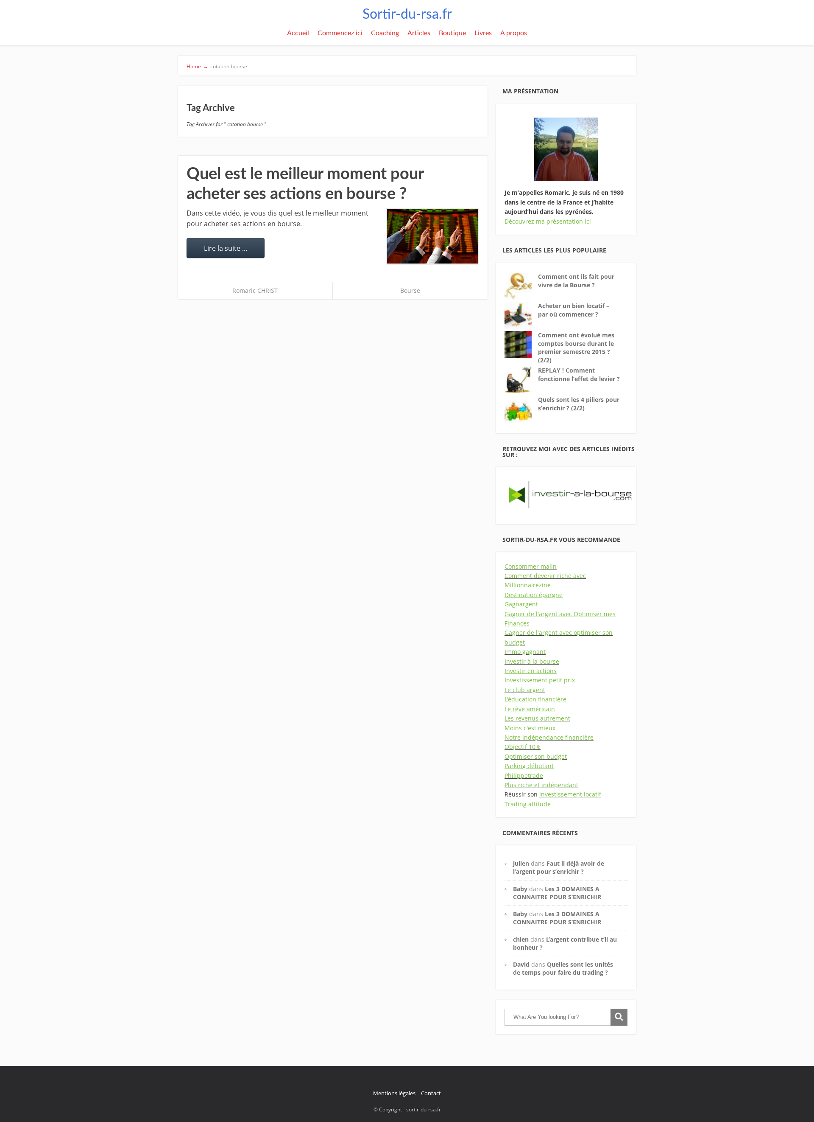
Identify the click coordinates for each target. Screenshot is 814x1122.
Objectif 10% (523, 747)
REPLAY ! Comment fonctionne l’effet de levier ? (579, 374)
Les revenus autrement (537, 718)
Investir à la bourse (532, 661)
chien (521, 939)
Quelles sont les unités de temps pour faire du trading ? (563, 968)
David (521, 964)
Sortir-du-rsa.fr (407, 14)
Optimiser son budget (536, 756)
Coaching (385, 33)
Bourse (410, 290)
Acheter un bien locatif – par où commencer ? (573, 310)
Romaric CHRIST (255, 290)
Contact (431, 1093)
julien (521, 863)
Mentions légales (394, 1093)
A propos (513, 33)
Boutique (452, 33)
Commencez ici (340, 33)
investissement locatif (570, 794)
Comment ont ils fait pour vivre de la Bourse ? (576, 280)
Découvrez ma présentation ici (548, 221)
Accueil (298, 33)
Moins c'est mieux (530, 728)
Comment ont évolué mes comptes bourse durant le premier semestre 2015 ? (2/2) (576, 347)
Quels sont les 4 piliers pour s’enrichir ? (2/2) (578, 404)
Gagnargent (521, 604)
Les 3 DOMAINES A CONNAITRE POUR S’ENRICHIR (557, 893)
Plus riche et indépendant (541, 785)
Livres (483, 33)
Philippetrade (524, 775)
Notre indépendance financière (549, 737)
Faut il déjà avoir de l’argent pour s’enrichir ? (558, 867)
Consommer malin (531, 566)
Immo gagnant (525, 652)
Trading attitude (528, 804)
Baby (520, 889)
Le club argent (525, 690)
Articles (418, 33)
